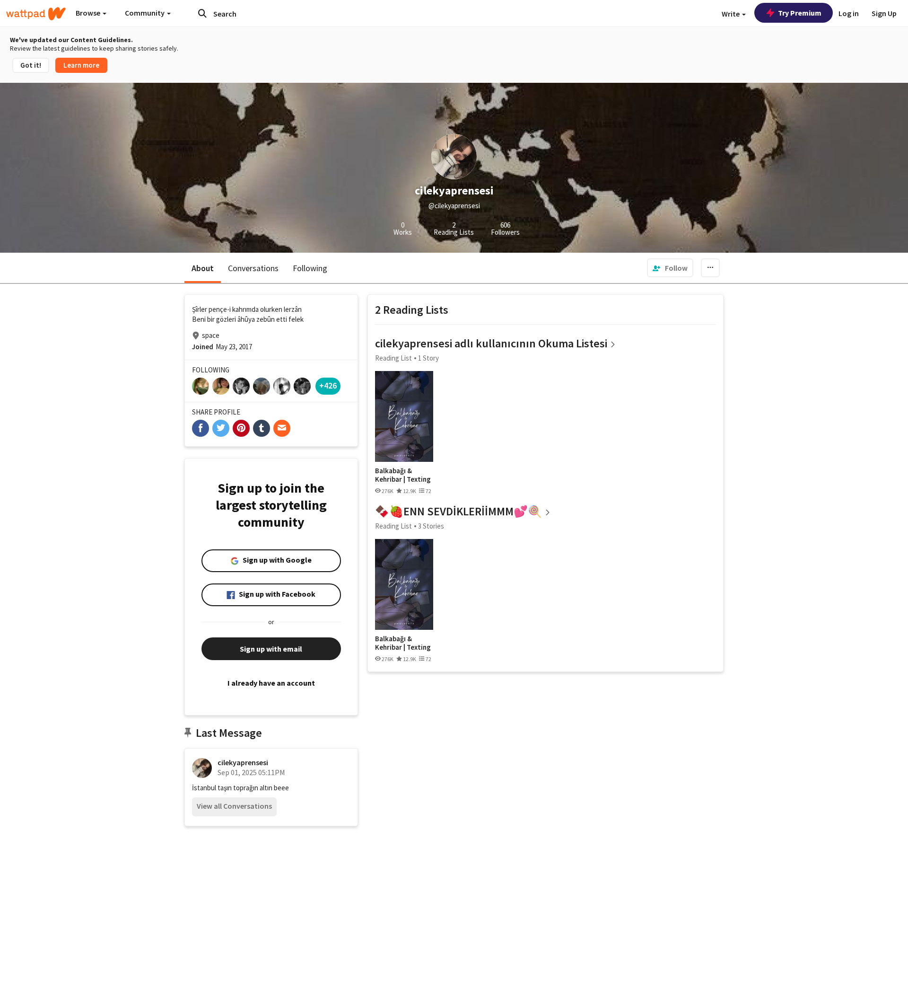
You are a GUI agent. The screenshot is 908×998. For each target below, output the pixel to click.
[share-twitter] (220, 428)
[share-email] (281, 428)
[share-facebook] (200, 428)
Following (310, 268)
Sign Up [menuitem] (884, 13)
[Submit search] (202, 13)
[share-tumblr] (261, 428)
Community (145, 13)
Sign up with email (271, 649)
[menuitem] (670, 267)
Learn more (81, 65)
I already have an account (271, 683)
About (203, 268)
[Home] (36, 13)
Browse (89, 13)
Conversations (253, 268)
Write (731, 13)
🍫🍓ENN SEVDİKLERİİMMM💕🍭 (458, 511)
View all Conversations (234, 806)
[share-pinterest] (241, 428)
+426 (328, 385)
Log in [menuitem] (848, 13)
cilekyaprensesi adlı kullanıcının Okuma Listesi (491, 343)
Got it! (30, 65)
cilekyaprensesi (243, 762)
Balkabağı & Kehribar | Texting (403, 475)
